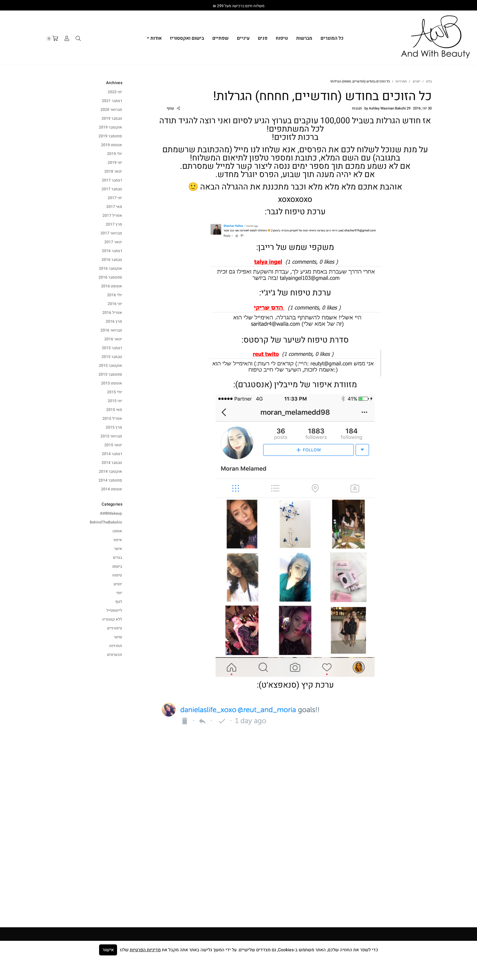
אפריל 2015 (112, 418)
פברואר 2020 (111, 110)
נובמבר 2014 (112, 463)
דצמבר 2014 (112, 454)
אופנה (117, 531)
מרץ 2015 (114, 427)
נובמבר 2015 (112, 357)
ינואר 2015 (113, 445)
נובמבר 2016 (112, 260)
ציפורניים (114, 628)
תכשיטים (114, 655)
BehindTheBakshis (106, 522)
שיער (118, 637)
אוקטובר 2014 (110, 471)
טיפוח (117, 575)
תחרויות (401, 81)
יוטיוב (416, 81)
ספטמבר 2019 (110, 136)
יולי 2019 (114, 154)
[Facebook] (454, 5)
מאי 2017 (114, 207)
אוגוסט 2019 (111, 145)
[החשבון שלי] (67, 38)
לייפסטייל (114, 610)
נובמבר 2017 (112, 189)
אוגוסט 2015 (111, 383)
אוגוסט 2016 (111, 286)
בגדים (117, 557)
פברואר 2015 (111, 436)
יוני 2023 (115, 92)
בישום (117, 566)
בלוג (429, 81)
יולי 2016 (114, 295)
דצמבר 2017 (112, 180)
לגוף (118, 602)
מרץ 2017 (114, 224)
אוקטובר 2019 (110, 127)
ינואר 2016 (113, 339)
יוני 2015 (115, 401)
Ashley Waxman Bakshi (387, 108)
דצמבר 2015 (112, 348)
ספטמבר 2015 (110, 374)
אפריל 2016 (112, 313)
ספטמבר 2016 (110, 277)
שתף (170, 108)
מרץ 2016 (114, 321)
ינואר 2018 (113, 171)
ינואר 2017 (113, 242)
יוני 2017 (115, 198)
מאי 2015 (114, 410)
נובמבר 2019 (112, 118)
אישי (118, 549)
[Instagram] (443, 5)
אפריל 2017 (112, 215)
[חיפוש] (78, 38)
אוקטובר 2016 (110, 268)
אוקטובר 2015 (110, 365)
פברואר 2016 (111, 330)
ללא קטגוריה (112, 619)
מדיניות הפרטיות (145, 950)
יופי (119, 593)
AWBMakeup (111, 513)
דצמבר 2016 (112, 251)
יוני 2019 (115, 162)
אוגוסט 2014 (111, 489)
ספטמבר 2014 (110, 480)
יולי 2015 (114, 392)
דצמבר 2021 (112, 101)
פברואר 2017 (111, 233)
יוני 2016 (115, 304)
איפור (117, 540)
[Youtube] (432, 5)
